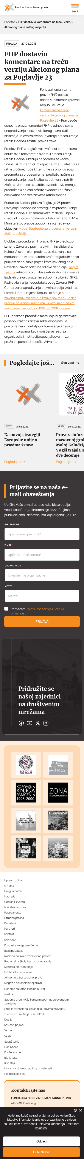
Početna (9, 22)
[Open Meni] (75, 8)
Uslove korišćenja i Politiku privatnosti (37, 611)
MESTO (8, 586)
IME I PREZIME (13, 524)
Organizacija (13, 565)
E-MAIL (9, 544)
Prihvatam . (37, 611)
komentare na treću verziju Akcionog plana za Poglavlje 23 (59, 115)
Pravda (11, 43)
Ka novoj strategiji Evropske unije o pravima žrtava (22, 439)
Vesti (9, 426)
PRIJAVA (42, 621)
